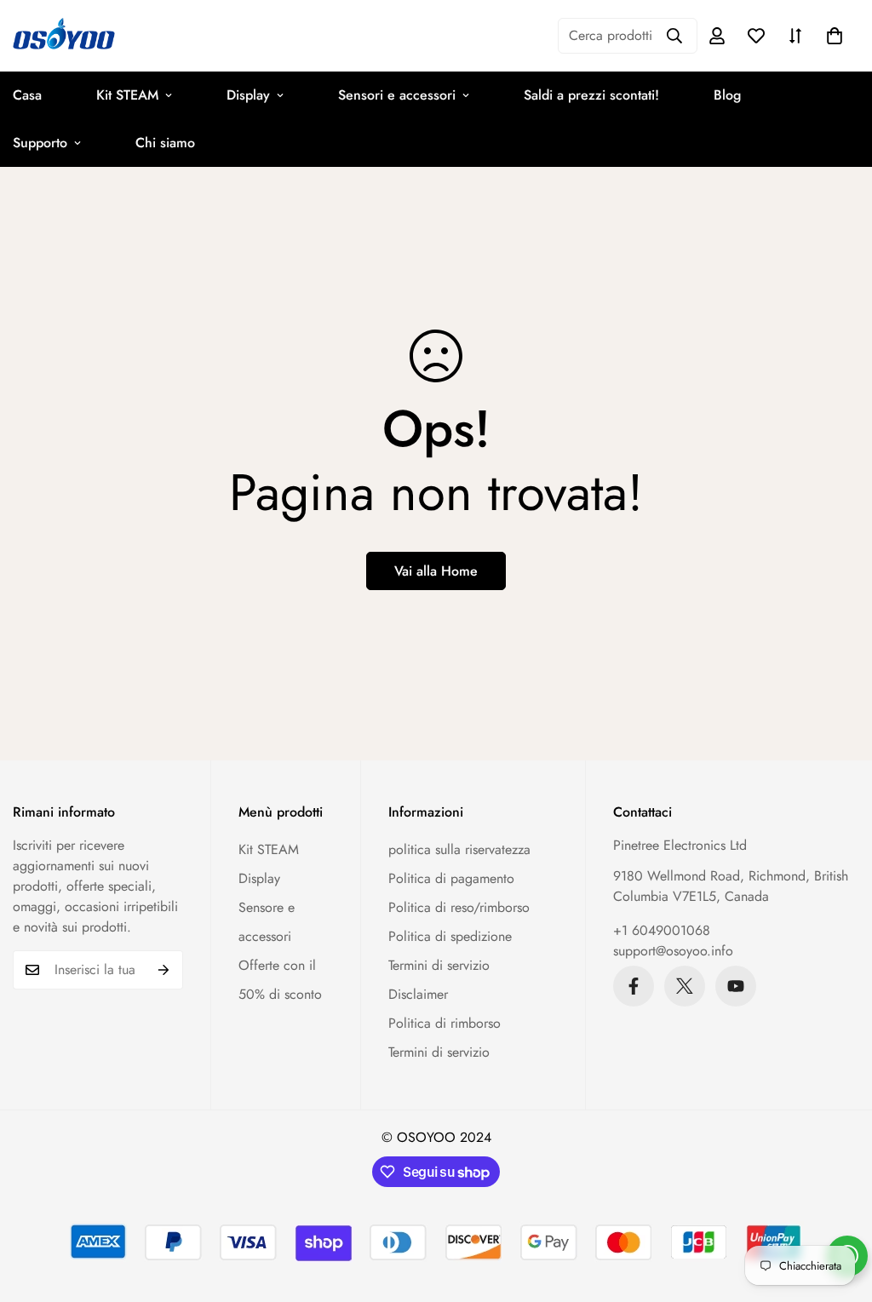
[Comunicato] (735, 986)
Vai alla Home (436, 571)
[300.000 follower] (633, 986)
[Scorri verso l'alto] (838, 1209)
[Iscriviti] (164, 969)
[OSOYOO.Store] (64, 36)
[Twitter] (684, 986)
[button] (834, 35)
